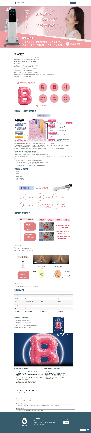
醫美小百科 (61, 2)
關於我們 (30, 2)
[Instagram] (65, 419)
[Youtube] (71, 419)
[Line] (68, 419)
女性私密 (35, 2)
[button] (88, 430)
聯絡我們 (66, 2)
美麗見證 (57, 2)
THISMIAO (52, 2)
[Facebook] (62, 419)
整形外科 (41, 2)
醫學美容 (46, 2)
